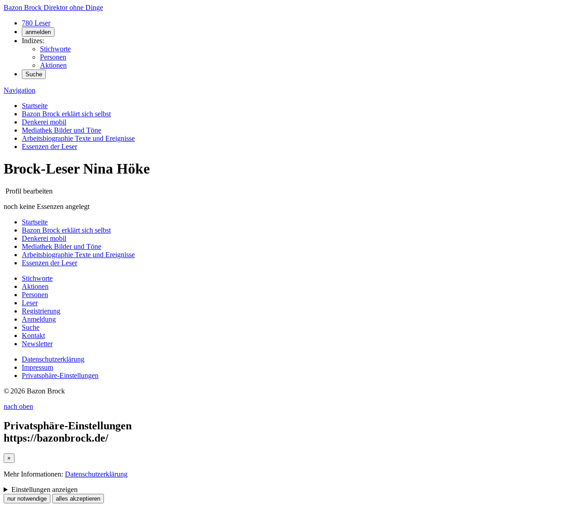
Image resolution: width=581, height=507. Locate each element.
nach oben (18, 406)
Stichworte (55, 49)
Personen (53, 57)
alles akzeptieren (78, 498)
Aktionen (53, 65)
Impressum (37, 367)
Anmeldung (39, 319)
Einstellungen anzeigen (44, 489)
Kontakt (33, 335)
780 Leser (36, 23)
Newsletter (37, 344)
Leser (30, 303)
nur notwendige (27, 498)
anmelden (38, 32)
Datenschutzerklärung (53, 359)
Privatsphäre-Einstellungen (60, 375)
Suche (33, 74)
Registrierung (41, 311)
